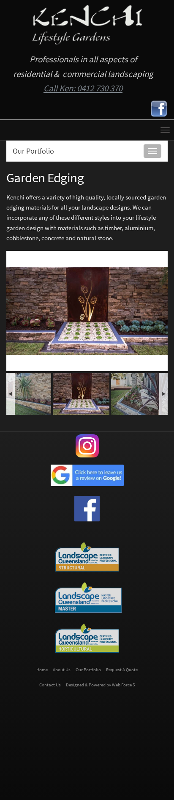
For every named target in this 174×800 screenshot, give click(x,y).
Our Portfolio (33, 151)
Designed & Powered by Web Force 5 (100, 685)
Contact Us (50, 685)
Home (42, 669)
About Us (62, 669)
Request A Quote (122, 669)
